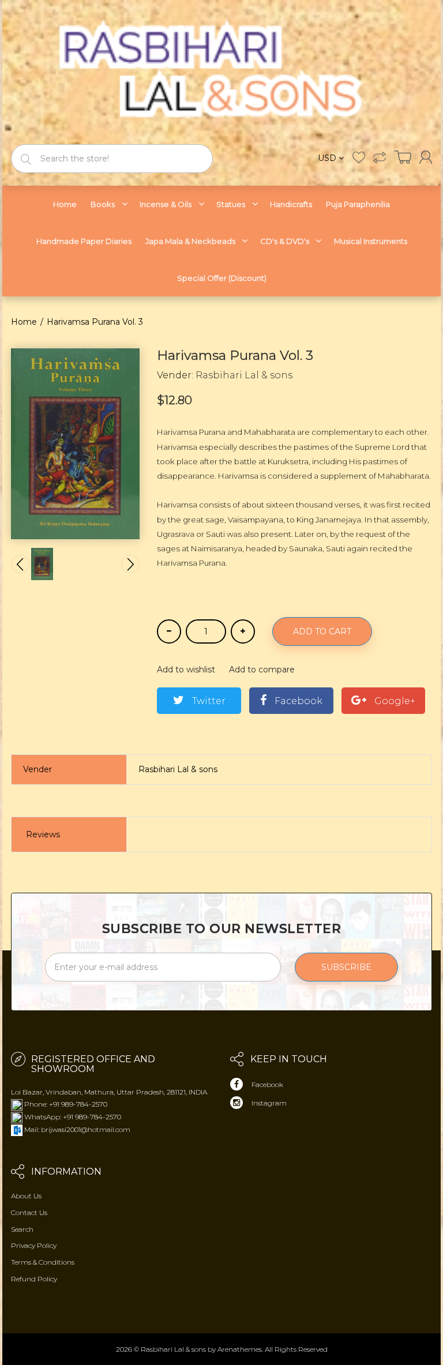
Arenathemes (239, 1349)
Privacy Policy (34, 1245)
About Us (26, 1195)
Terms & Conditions (42, 1262)
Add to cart (322, 631)
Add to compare (262, 669)
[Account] (425, 157)
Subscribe (346, 967)
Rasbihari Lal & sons (244, 375)
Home (24, 322)
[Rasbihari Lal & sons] (221, 71)
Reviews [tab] (43, 834)
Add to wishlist (186, 669)
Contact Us (29, 1212)
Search (22, 1229)
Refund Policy (34, 1278)
